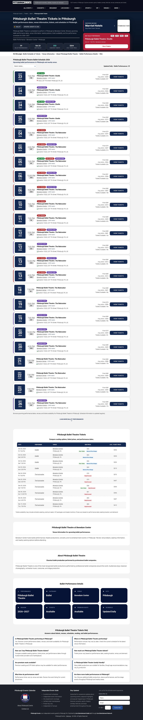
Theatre (26, 13)
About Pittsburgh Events (25, 705)
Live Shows (65, 8)
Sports (88, 8)
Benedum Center (42, 78)
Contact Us (25, 709)
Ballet (31, 13)
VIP (97, 8)
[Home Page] (22, 2)
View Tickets (106, 46)
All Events (28, 8)
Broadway (53, 8)
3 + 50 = (101, 707)
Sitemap (68, 716)
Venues (106, 8)
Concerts (40, 8)
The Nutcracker (60, 133)
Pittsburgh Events (17, 13)
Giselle (57, 76)
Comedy (77, 8)
